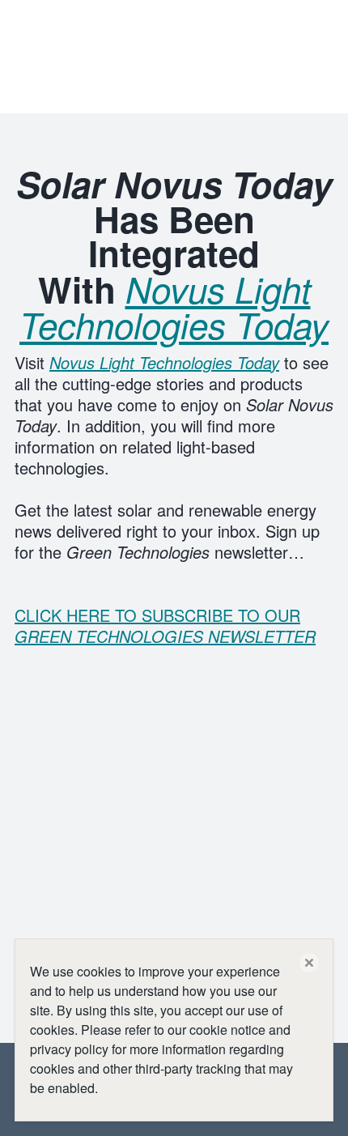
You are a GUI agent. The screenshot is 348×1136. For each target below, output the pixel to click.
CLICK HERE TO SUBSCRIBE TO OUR (165, 625)
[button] (309, 962)
